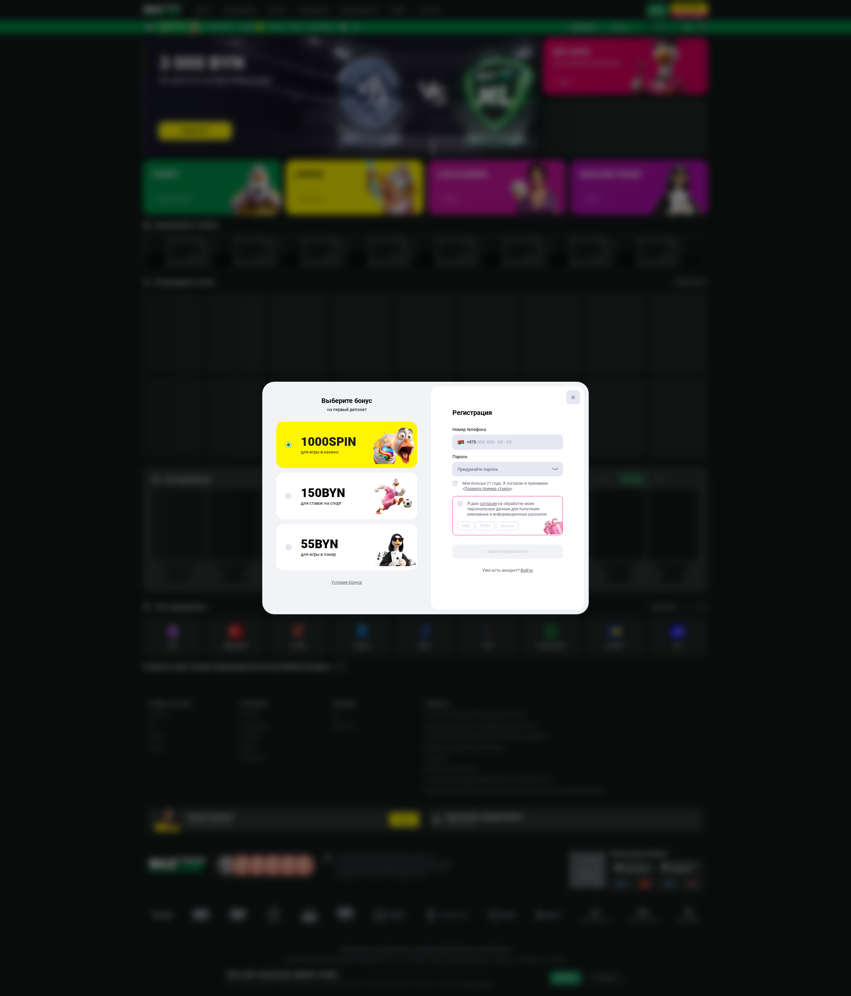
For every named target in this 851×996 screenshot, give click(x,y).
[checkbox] (455, 483)
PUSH (485, 526)
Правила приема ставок (487, 488)
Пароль (459, 456)
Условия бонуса (346, 582)
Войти (527, 570)
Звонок (507, 526)
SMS (466, 526)
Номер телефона (469, 429)
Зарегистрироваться (508, 551)
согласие (488, 503)
